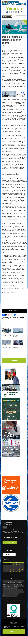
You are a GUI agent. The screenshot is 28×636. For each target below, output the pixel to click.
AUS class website (6, 288)
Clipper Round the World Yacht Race (17, 580)
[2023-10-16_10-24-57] (13, 610)
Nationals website (15, 288)
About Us (22, 626)
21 (10, 569)
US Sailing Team (6, 591)
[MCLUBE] (11, 438)
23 (16, 569)
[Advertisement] (11, 466)
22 (13, 569)
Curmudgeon (18, 582)
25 (22, 569)
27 (7, 571)
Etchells (7, 317)
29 (13, 571)
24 (19, 569)
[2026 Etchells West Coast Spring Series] (6, 344)
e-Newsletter (21, 534)
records (12, 588)
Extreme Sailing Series (17, 584)
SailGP (16, 588)
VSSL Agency (15, 623)
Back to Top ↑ (14, 360)
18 (22, 567)
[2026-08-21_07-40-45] (14, 5)
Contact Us (5, 627)
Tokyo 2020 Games (13, 590)
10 (19, 566)
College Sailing (6, 582)
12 (4, 567)
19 (4, 569)
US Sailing (20, 590)
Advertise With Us (15, 626)
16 (16, 567)
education (5, 584)
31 (19, 571)
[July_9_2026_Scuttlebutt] (11, 401)
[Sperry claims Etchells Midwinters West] (18, 344)
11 (22, 566)
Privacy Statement (6, 626)
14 (10, 567)
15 (13, 567)
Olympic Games (21, 586)
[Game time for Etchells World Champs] (18, 332)
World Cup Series (20, 591)
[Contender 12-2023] (11, 511)
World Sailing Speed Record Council (10, 595)
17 (19, 567)
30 (16, 571)
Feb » (6, 573)
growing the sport (6, 586)
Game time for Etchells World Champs (16, 335)
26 (4, 571)
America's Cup (5, 580)
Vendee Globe (13, 591)
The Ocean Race (6, 590)
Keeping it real (14, 586)
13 (7, 567)
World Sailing (16, 593)
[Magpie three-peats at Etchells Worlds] (6, 332)
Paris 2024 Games (6, 588)
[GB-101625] (14, 97)
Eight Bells (10, 584)
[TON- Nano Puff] (11, 383)
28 (10, 571)
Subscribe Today (10, 542)
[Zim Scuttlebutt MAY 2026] (11, 456)
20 (7, 569)
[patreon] (11, 493)
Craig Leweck (12, 582)
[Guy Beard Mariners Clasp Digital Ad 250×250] (11, 420)
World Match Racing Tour (8, 593)
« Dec (4, 573)
